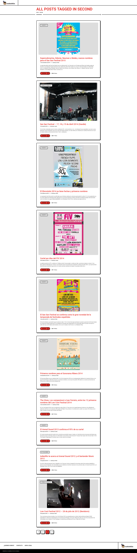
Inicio (37, 12)
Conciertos (44, 25)
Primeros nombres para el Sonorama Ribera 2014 (61, 373)
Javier (56, 126)
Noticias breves (45, 452)
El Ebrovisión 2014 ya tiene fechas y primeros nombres (64, 191)
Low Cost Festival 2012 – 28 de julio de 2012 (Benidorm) (64, 511)
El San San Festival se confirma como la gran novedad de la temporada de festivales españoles (65, 316)
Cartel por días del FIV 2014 (52, 258)
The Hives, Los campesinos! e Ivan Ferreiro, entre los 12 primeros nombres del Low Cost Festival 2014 (68, 401)
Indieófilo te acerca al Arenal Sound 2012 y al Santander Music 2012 (67, 457)
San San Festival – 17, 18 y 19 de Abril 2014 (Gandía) (63, 124)
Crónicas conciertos (46, 85)
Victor (58, 62)
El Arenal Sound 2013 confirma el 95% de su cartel (62, 429)
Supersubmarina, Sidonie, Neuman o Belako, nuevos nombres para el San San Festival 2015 (66, 59)
